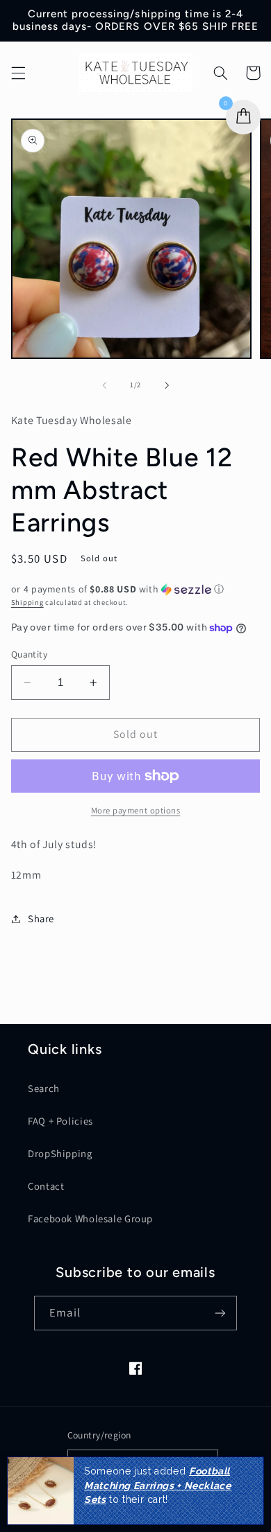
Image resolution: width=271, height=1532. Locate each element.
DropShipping (60, 1153)
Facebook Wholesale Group (90, 1218)
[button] (18, 73)
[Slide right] (166, 385)
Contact (46, 1185)
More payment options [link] (136, 810)
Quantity (29, 654)
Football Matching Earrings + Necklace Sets (157, 1485)
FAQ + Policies (60, 1120)
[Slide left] (104, 385)
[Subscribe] (220, 1313)
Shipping (27, 602)
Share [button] (41, 918)
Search (44, 1088)
